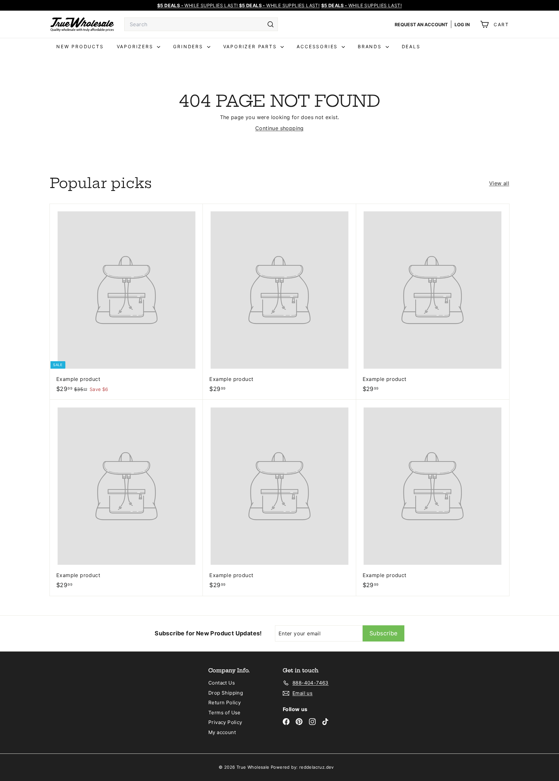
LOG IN (462, 24)
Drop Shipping (225, 693)
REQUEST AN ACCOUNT (421, 24)
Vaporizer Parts (251, 46)
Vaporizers (136, 46)
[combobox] (201, 24)
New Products (80, 46)
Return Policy (224, 702)
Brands (371, 46)
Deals (411, 46)
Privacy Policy (225, 722)
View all (499, 183)
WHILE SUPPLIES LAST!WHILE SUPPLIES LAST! (238, 5)
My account (222, 732)
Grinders (189, 46)
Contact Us (221, 683)
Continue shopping (279, 128)
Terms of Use (224, 712)
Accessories (318, 46)
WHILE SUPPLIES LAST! (361, 5)
